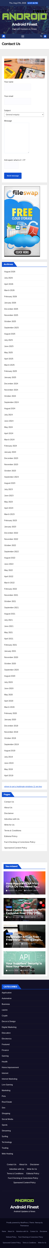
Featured (6, 1044)
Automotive (7, 998)
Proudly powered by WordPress (17, 1222)
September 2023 (11, 477)
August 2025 (9, 334)
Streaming (6, 1131)
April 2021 (8, 639)
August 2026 (9, 272)
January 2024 (10, 452)
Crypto (4, 1016)
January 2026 (10, 303)
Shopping (6, 1113)
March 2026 (9, 290)
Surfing (5, 1136)
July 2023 (8, 489)
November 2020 (11, 657)
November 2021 (11, 595)
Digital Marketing (9, 1027)
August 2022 (9, 558)
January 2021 (10, 651)
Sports (4, 1125)
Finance (9, 933)
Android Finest (24, 24)
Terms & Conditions (12, 831)
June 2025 (8, 346)
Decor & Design (9, 1021)
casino (9, 907)
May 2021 (8, 632)
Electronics (6, 1039)
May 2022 (8, 570)
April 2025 (8, 359)
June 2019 (8, 763)
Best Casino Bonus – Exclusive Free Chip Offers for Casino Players (24, 913)
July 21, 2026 (14, 944)
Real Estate (7, 1102)
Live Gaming (7, 1085)
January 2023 (10, 527)
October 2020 (10, 664)
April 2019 (8, 776)
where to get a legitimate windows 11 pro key (23, 787)
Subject (7, 111)
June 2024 (8, 421)
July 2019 (8, 757)
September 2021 (11, 608)
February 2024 (10, 446)
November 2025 (11, 315)
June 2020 (8, 688)
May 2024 (8, 427)
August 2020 (9, 676)
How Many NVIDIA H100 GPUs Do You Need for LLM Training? (22, 886)
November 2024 (11, 390)
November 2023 (11, 464)
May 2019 (8, 769)
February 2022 (10, 589)
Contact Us (9, 802)
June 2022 (8, 564)
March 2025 (9, 365)
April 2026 (8, 284)
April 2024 (8, 433)
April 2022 (8, 576)
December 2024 (11, 384)
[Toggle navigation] (22, 36)
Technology (7, 1142)
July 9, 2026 (13, 970)
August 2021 (9, 614)
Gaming (5, 1056)
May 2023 (8, 502)
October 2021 (10, 601)
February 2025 (10, 371)
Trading (5, 1148)
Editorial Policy (10, 836)
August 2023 (9, 483)
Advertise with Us (11, 819)
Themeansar (24, 1226)
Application (7, 993)
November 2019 (11, 732)
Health (4, 1062)
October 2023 (10, 471)
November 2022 (11, 539)
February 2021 (10, 645)
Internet (5, 1073)
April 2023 (8, 508)
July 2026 (8, 278)
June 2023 (8, 496)
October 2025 (10, 321)
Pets (4, 1096)
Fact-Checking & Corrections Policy (19, 842)
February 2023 (10, 520)
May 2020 (8, 695)
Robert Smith (32, 890)
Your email (8, 96)
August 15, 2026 (15, 890)
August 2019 (9, 751)
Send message (13, 176)
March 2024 (9, 440)
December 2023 (11, 458)
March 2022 (9, 583)
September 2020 (11, 670)
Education (6, 1033)
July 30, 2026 (14, 917)
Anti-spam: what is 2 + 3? (14, 160)
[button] (41, 36)
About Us (8, 808)
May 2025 (8, 353)
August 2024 (9, 409)
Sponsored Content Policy (15, 848)
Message (8, 121)
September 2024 (11, 402)
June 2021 (8, 626)
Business (6, 1004)
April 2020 (8, 701)
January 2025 (10, 377)
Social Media (7, 1119)
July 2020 (8, 682)
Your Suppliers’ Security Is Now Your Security (24, 965)
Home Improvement (10, 1067)
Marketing (6, 1090)
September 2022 (11, 552)
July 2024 (8, 415)
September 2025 (11, 328)
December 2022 (11, 533)
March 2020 (9, 707)
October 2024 (10, 396)
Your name (8, 82)
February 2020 (10, 713)
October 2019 (10, 738)
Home (4, 1231)
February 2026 (10, 297)
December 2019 (11, 726)
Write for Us (9, 825)
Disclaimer (9, 813)
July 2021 (8, 620)
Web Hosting (7, 1154)
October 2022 (10, 545)
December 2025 (11, 309)
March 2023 (9, 514)
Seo (3, 1108)
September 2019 (11, 744)
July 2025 (8, 340)
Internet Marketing (9, 1079)
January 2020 (10, 720)
